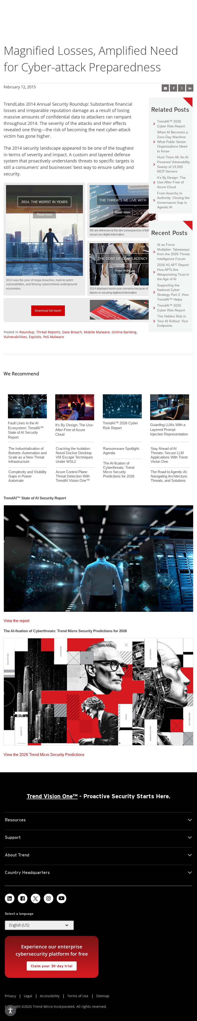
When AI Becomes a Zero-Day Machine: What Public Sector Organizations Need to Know (171, 141)
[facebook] (173, 88)
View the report (16, 619)
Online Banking (124, 332)
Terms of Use (77, 996)
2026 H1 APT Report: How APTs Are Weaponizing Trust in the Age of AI (172, 272)
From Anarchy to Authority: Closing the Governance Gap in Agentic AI (172, 200)
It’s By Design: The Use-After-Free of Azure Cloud (170, 182)
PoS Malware (53, 336)
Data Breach (72, 332)
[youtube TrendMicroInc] (61, 898)
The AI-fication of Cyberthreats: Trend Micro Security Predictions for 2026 (118, 469)
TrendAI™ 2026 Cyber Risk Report (171, 123)
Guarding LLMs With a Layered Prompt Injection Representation (169, 429)
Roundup (26, 332)
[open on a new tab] (35, 898)
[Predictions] (98, 690)
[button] (44, 230)
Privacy (10, 996)
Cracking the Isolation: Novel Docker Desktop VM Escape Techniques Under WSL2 (74, 455)
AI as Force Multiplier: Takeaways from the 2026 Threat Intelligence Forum (172, 251)
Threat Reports (48, 332)
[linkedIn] (189, 88)
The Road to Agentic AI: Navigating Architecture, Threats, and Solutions (169, 476)
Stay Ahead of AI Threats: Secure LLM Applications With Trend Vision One (169, 455)
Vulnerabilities (15, 336)
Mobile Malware (97, 332)
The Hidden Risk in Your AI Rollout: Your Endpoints (171, 321)
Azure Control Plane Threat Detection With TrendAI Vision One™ (73, 476)
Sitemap (102, 996)
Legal (28, 996)
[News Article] (98, 557)
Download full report (46, 308)
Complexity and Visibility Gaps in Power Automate (27, 476)
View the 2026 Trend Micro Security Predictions (44, 753)
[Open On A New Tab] (181, 88)
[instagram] (48, 898)
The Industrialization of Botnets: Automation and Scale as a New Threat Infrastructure (27, 455)
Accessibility (50, 996)
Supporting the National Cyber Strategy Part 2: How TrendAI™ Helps (171, 292)
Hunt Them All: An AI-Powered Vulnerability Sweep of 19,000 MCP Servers (172, 164)
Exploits (35, 336)
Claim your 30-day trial (49, 964)
